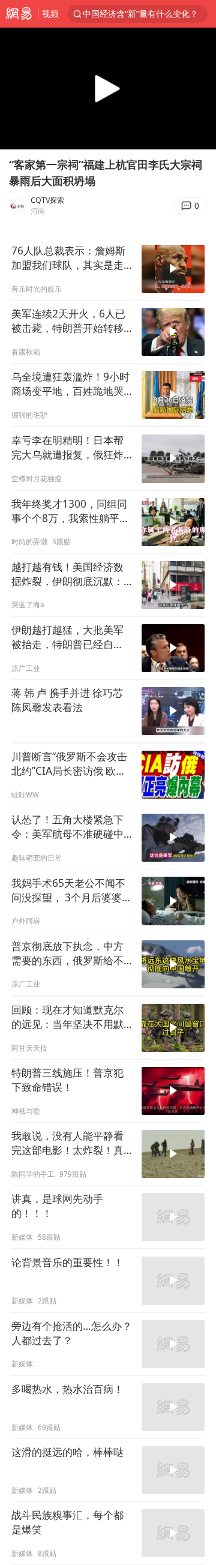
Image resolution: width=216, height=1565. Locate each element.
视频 (50, 13)
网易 (19, 14)
